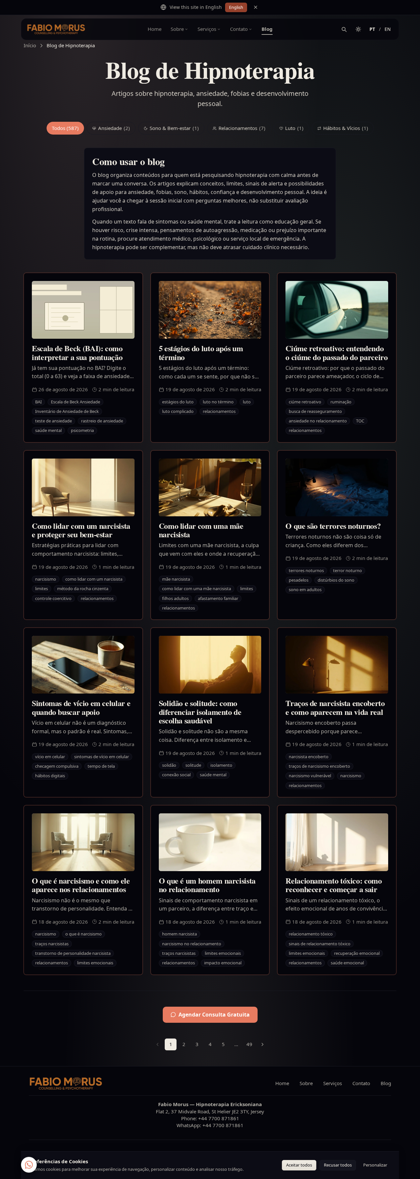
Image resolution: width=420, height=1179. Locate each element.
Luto (294, 128)
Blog (267, 29)
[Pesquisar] (344, 29)
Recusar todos (338, 1165)
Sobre (177, 29)
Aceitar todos (299, 1165)
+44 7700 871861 (218, 1118)
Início (30, 45)
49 (249, 1044)
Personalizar (375, 1165)
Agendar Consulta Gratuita (214, 1014)
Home (154, 29)
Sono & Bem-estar (174, 128)
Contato (239, 29)
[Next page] (262, 1044)
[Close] (256, 7)
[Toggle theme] (358, 29)
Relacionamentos (242, 128)
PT (372, 29)
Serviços (207, 29)
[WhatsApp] (29, 1163)
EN (388, 29)
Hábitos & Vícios (345, 128)
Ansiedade (114, 128)
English (236, 7)
